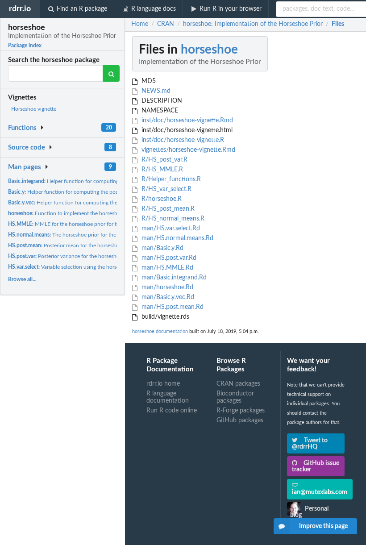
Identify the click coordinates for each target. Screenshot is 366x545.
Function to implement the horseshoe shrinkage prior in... (88, 213)
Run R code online (171, 411)
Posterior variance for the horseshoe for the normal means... (93, 256)
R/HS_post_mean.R (167, 209)
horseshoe (209, 49)
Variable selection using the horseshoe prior (75, 267)
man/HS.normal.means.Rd (176, 238)
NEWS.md (155, 91)
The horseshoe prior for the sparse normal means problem (97, 234)
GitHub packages (239, 420)
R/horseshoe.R (161, 199)
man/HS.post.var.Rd (168, 258)
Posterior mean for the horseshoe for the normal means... (92, 245)
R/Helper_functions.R (170, 179)
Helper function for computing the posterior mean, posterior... (100, 181)
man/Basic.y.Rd (161, 248)
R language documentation (167, 397)
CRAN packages (238, 384)
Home (139, 24)
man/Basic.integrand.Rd (173, 278)
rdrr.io (20, 8)
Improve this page (323, 526)
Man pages (24, 167)
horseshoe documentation (160, 331)
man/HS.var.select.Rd (170, 228)
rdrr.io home (163, 384)
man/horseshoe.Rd (166, 287)
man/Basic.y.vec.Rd (167, 297)
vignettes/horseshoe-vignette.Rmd (187, 150)
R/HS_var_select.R (165, 189)
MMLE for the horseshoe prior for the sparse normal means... (92, 224)
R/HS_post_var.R (163, 160)
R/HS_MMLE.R (161, 169)
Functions (22, 128)
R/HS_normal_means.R (172, 219)
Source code (26, 147)
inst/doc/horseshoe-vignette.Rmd (186, 120)
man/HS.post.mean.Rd (172, 307)
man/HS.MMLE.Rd (166, 268)
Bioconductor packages (235, 397)
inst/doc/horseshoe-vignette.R (182, 140)
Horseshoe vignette (33, 109)
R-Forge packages (240, 411)
